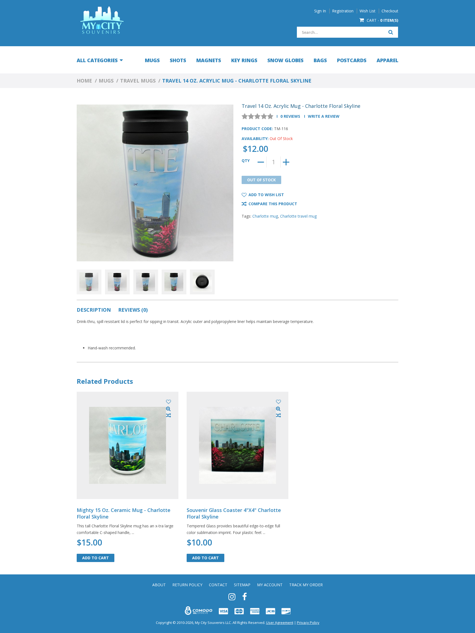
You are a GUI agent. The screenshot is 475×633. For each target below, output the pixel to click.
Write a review (323, 116)
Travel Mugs (138, 81)
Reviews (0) (133, 309)
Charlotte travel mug (298, 216)
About (159, 585)
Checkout (390, 11)
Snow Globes (285, 60)
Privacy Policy (308, 622)
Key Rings (244, 60)
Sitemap (242, 585)
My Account (270, 585)
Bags (320, 60)
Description (94, 309)
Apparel (387, 60)
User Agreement (279, 622)
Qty (246, 160)
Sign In (320, 11)
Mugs (152, 60)
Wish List (367, 11)
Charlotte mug (265, 216)
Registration (343, 11)
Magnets (208, 60)
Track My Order (306, 585)
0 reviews (290, 116)
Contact (218, 585)
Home (84, 81)
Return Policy (187, 585)
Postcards (351, 60)
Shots (178, 60)
